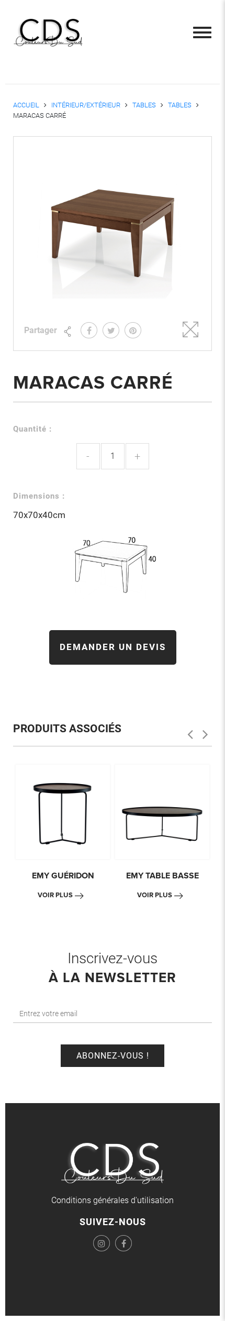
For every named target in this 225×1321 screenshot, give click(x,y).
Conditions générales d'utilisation (112, 1200)
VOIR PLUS (55, 895)
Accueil (26, 105)
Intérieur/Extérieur (85, 105)
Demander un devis (113, 647)
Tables (144, 105)
